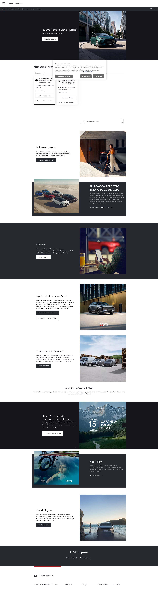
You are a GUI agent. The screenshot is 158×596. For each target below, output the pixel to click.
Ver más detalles (39, 90)
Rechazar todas (86, 76)
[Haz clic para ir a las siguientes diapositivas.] (124, 425)
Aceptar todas (98, 76)
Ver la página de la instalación (43, 100)
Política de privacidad (84, 585)
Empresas (25, 9)
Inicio (3, 9)
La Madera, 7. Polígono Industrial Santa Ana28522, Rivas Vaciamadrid (44, 86)
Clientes (39, 9)
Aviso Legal (68, 584)
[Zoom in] (122, 120)
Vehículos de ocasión (13, 9)
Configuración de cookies (64, 76)
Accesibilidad (116, 584)
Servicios (38, 73)
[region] (102, 99)
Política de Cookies (102, 584)
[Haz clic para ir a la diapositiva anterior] (34, 425)
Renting (32, 9)
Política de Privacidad (88, 71)
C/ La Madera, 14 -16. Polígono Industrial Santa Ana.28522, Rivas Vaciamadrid (66, 88)
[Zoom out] (122, 122)
